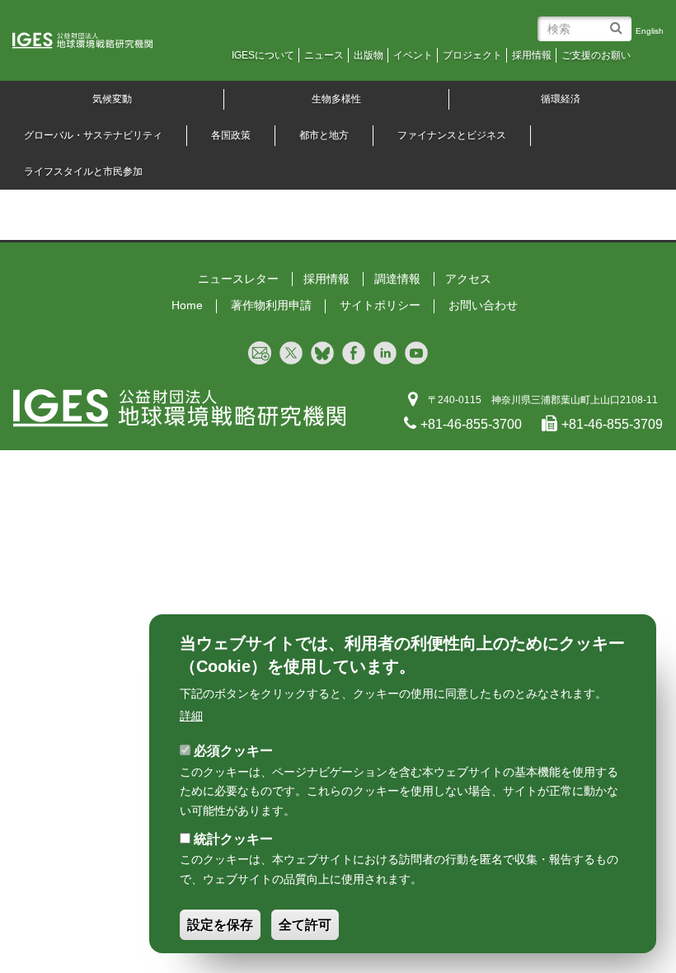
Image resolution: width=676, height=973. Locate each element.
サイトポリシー (380, 305)
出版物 (368, 55)
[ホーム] (94, 41)
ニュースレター (238, 278)
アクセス (468, 278)
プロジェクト (472, 55)
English (650, 30)
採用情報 (532, 55)
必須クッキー (233, 751)
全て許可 (305, 925)
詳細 (191, 715)
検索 (618, 22)
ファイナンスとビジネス (451, 135)
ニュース (324, 55)
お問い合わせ (483, 305)
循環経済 (560, 99)
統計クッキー (233, 839)
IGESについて (263, 55)
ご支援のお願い (596, 55)
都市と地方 (324, 135)
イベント (413, 55)
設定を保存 (220, 925)
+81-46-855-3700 (471, 424)
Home (187, 305)
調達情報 (397, 278)
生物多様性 (336, 99)
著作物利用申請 (271, 305)
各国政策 (231, 135)
